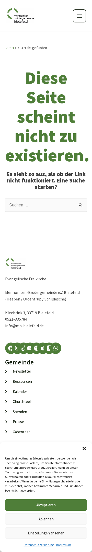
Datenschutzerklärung (39, 545)
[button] (84, 448)
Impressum (63, 545)
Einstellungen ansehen (46, 533)
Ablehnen (46, 519)
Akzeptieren (46, 505)
